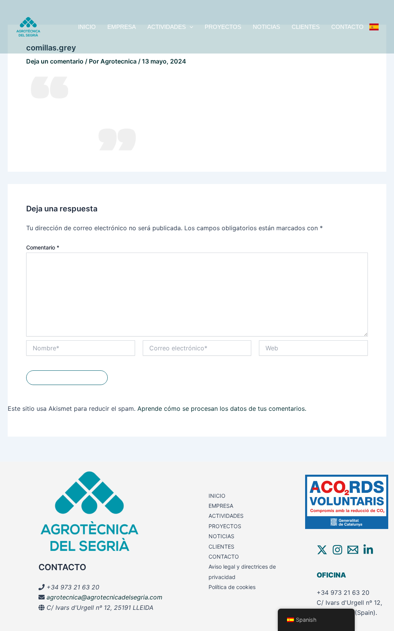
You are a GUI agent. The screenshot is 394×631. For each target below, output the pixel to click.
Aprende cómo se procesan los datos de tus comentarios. (221, 408)
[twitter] (322, 549)
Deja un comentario (54, 61)
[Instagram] (337, 549)
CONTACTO (347, 26)
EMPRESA (121, 26)
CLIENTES (306, 26)
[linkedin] (368, 549)
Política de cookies (232, 587)
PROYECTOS (223, 26)
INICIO (87, 26)
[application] (189, 27)
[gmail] (352, 549)
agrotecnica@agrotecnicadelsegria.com (104, 597)
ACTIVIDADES (166, 26)
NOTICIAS (266, 26)
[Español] (374, 26)
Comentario (42, 247)
